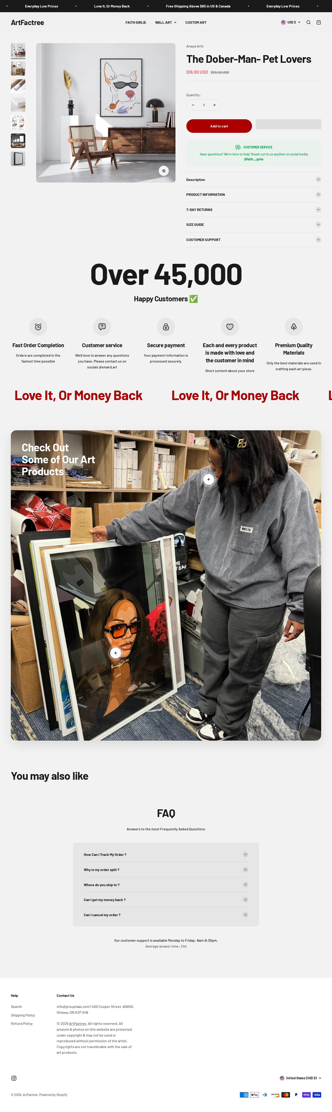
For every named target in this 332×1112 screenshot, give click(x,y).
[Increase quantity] (214, 105)
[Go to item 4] (18, 105)
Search (16, 1006)
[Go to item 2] (18, 69)
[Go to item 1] (18, 51)
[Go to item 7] (18, 159)
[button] (288, 124)
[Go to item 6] (18, 141)
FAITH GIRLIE (136, 22)
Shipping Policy (23, 1015)
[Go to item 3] (18, 87)
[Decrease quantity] (193, 105)
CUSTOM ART (195, 22)
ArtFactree (77, 1023)
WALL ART (163, 22)
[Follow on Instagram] (14, 1078)
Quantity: (193, 95)
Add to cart (219, 126)
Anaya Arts (194, 46)
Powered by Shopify (53, 1095)
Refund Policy (22, 1023)
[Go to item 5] (18, 123)
